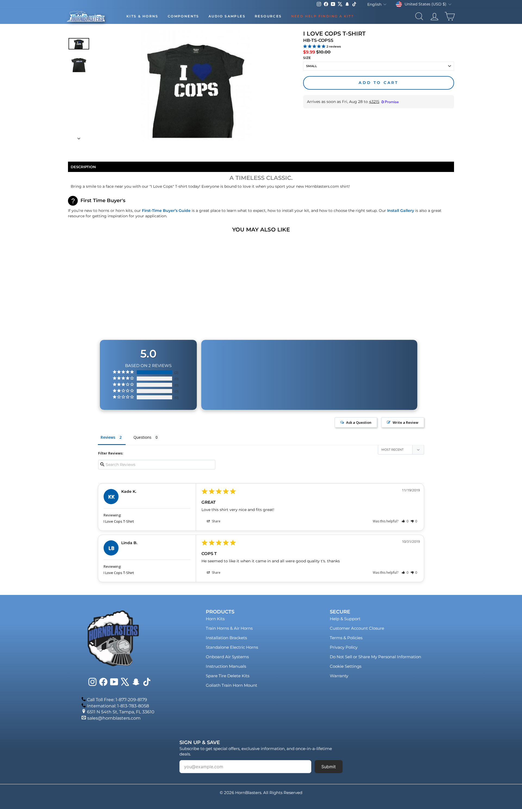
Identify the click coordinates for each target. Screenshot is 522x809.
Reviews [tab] (108, 437)
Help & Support (345, 618)
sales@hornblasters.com (114, 718)
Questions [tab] (142, 437)
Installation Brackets (226, 637)
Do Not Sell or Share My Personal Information (375, 656)
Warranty (339, 675)
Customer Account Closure (357, 628)
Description (83, 167)
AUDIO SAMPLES (227, 16)
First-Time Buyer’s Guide (166, 210)
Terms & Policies (346, 637)
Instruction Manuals (226, 666)
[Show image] (79, 43)
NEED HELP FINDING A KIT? (322, 16)
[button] (405, 521)
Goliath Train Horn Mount (231, 685)
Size (307, 58)
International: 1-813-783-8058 (118, 705)
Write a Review (405, 422)
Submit (328, 766)
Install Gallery (400, 210)
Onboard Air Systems (227, 656)
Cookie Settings (345, 666)
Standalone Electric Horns (232, 647)
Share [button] (215, 521)
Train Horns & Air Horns (229, 628)
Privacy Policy (344, 647)
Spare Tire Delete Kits (227, 675)
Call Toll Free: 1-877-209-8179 (117, 699)
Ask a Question (358, 422)
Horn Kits (215, 618)
